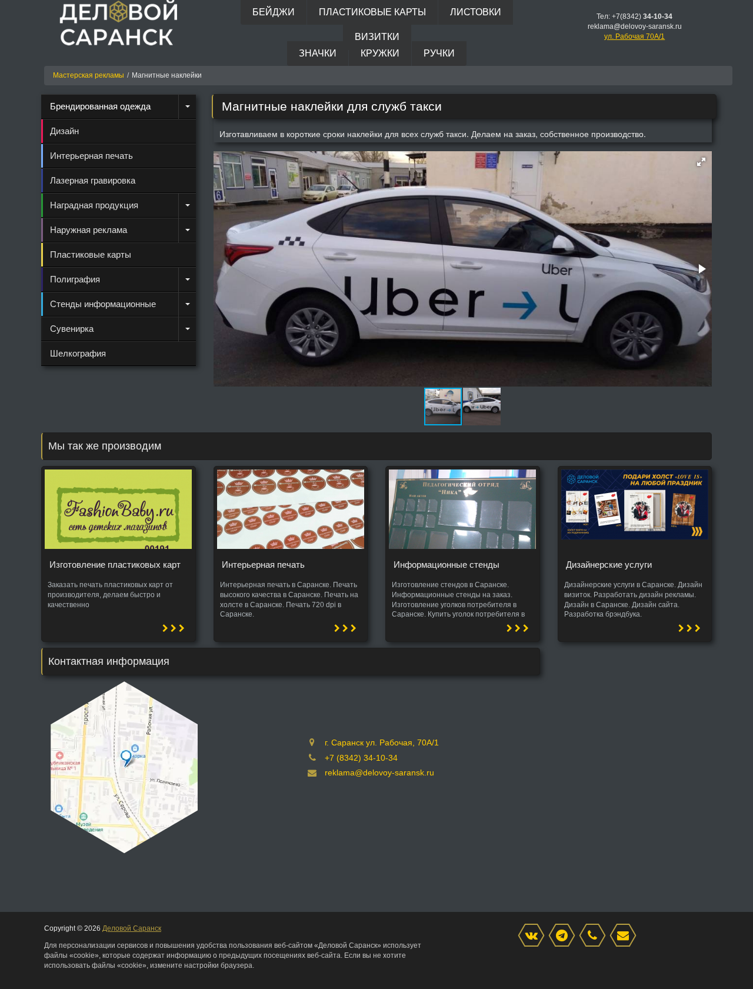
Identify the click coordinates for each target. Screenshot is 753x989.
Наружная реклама (88, 230)
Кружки (380, 53)
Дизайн (64, 131)
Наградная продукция (94, 205)
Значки (317, 53)
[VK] (534, 936)
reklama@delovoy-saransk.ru (379, 772)
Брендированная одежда (100, 106)
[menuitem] (118, 106)
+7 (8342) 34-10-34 (361, 757)
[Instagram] (564, 936)
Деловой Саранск (131, 928)
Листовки (475, 12)
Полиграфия (75, 279)
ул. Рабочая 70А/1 (634, 36)
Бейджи (273, 12)
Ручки (439, 53)
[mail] (626, 936)
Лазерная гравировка (92, 180)
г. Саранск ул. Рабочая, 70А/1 (382, 742)
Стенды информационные (103, 304)
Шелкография (78, 353)
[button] (701, 161)
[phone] (595, 936)
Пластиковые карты (372, 12)
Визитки (377, 37)
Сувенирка (72, 329)
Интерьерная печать (91, 156)
